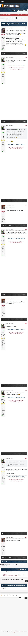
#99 (26, 458)
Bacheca (15, 14)
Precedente (4, 561)
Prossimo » (3, 19)
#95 (26, 229)
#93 (26, 125)
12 (20, 18)
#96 (26, 299)
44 (23, 575)
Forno (19, 575)
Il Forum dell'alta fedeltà (7, 14)
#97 (26, 323)
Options (24, 23)
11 (18, 18)
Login (14, 10)
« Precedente (7, 18)
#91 (26, 27)
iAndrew (17, 631)
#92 (26, 57)
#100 (26, 537)
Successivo (23, 561)
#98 (26, 390)
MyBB (8, 631)
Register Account (23, 10)
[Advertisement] (14, 613)
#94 (26, 205)
